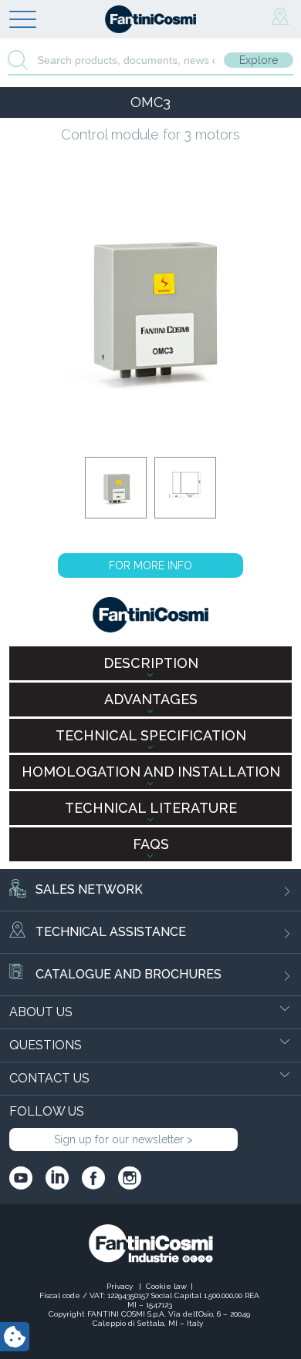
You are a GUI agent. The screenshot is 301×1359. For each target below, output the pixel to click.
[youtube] (20, 1178)
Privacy (121, 1286)
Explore (258, 60)
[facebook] (93, 1178)
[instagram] (129, 1178)
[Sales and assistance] (280, 16)
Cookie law (166, 1286)
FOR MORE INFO (150, 565)
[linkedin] (57, 1178)
